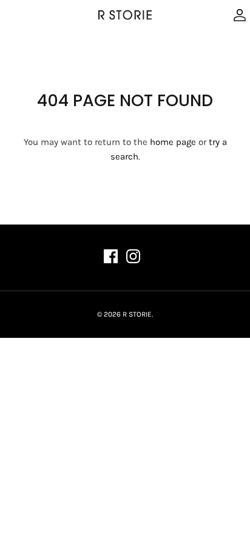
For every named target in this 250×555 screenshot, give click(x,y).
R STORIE (137, 314)
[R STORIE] (125, 15)
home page (173, 141)
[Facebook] (111, 256)
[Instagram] (133, 256)
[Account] (236, 15)
